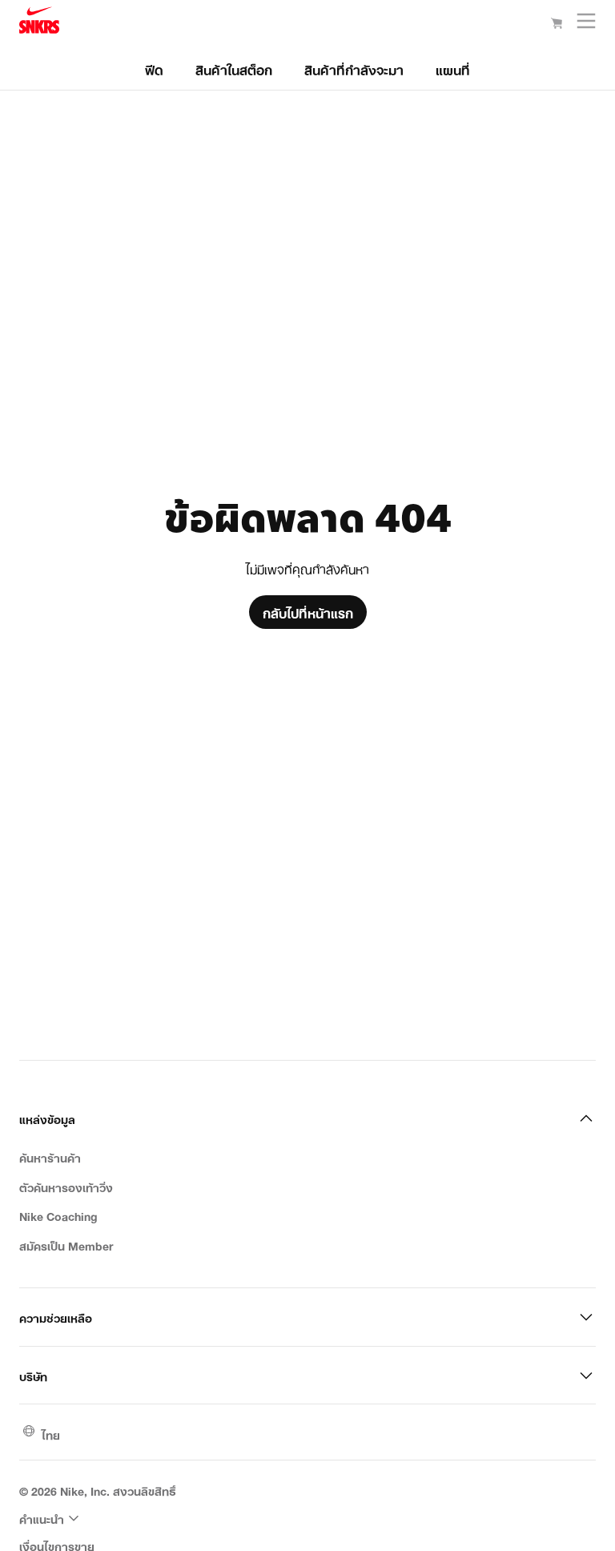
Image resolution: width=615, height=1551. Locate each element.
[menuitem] (51, 1519)
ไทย (51, 1433)
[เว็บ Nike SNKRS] (39, 22)
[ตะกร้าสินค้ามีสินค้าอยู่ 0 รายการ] (557, 24)
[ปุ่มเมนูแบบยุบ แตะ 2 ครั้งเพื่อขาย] (586, 24)
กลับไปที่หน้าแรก (308, 612)
